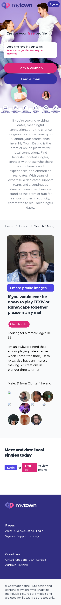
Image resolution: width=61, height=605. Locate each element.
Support (22, 536)
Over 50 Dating (24, 531)
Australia (10, 565)
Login (10, 467)
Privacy (34, 536)
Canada (41, 559)
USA (31, 559)
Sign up (28, 467)
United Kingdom (16, 559)
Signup (10, 536)
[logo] (17, 6)
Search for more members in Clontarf (40, 226)
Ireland (23, 226)
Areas (8, 531)
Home (9, 226)
